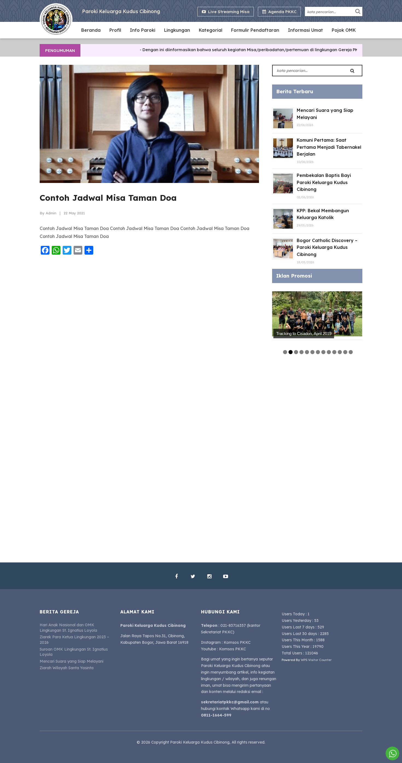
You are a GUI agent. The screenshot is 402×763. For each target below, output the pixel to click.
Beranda (91, 30)
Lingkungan (177, 30)
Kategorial (210, 30)
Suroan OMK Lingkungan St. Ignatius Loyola (74, 652)
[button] (358, 11)
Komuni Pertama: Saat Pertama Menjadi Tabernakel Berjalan (329, 147)
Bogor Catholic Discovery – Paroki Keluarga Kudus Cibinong (327, 247)
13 (351, 352)
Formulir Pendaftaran (255, 30)
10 (334, 352)
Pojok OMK (344, 30)
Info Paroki (142, 30)
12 (345, 352)
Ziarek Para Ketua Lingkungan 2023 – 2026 (74, 639)
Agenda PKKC (281, 11)
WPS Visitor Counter (316, 660)
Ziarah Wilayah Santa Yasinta (67, 667)
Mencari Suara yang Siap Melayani (71, 661)
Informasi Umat (305, 30)
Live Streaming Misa (227, 11)
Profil (115, 30)
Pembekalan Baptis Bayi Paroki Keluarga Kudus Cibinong (324, 182)
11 (340, 352)
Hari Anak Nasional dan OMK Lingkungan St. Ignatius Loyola (68, 627)
